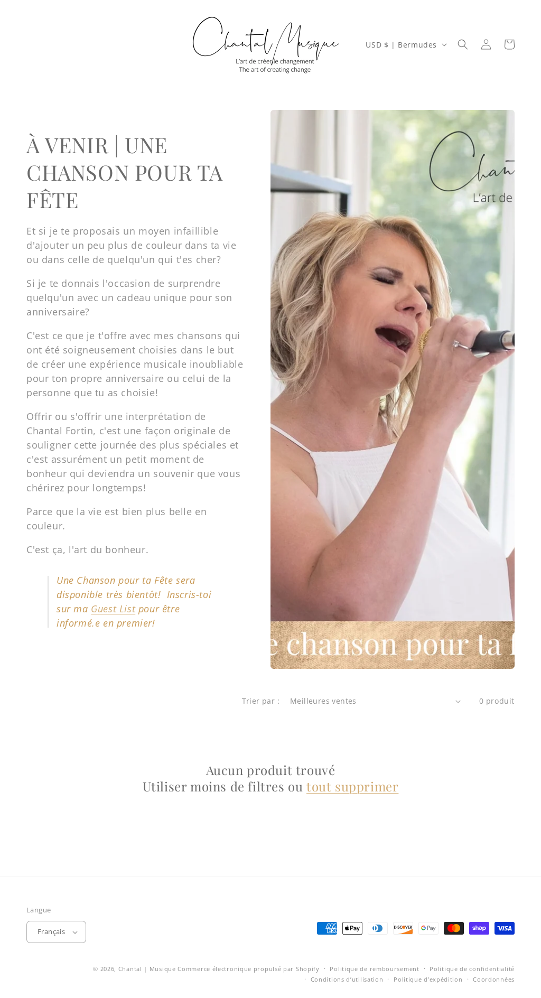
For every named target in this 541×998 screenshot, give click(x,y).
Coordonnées (494, 979)
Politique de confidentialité (472, 969)
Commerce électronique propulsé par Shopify (248, 969)
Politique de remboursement (374, 969)
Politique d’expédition (428, 979)
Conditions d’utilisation (347, 979)
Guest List (113, 608)
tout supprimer (352, 786)
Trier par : (260, 701)
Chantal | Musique (147, 969)
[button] (462, 44)
